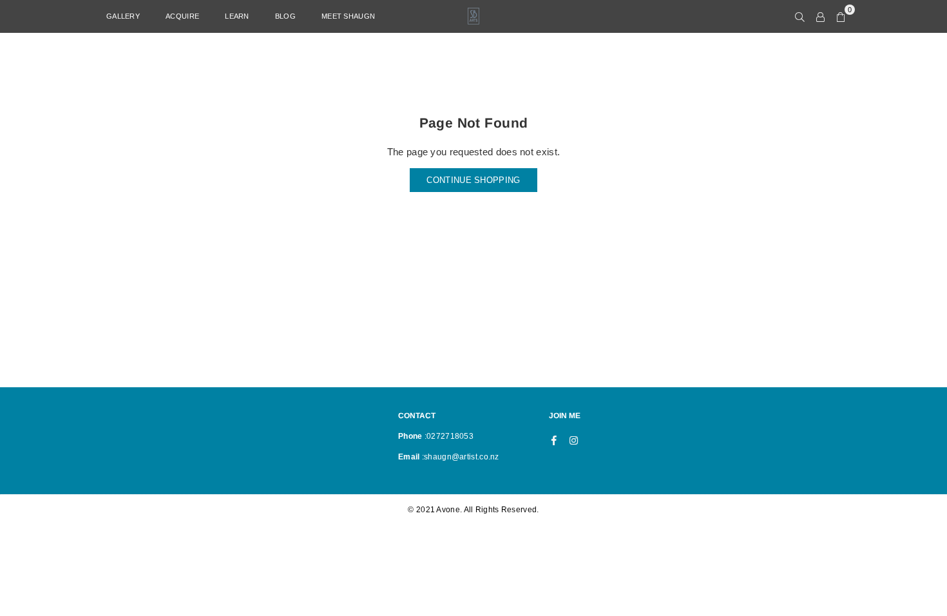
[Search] (799, 16)
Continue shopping (473, 180)
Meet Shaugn (348, 16)
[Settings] (820, 16)
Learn (237, 16)
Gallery (123, 16)
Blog (285, 16)
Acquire (182, 16)
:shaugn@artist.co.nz (459, 456)
